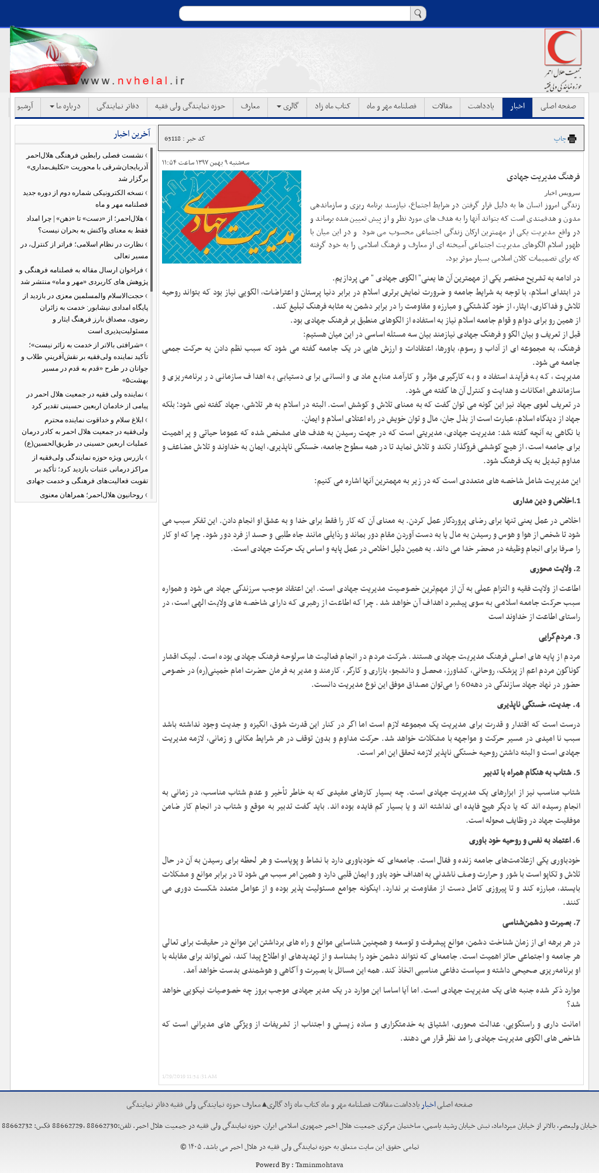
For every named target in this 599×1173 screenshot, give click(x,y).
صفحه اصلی (558, 106)
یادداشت (481, 106)
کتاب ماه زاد (333, 106)
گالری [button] (290, 106)
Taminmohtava (319, 1165)
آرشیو (25, 106)
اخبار (517, 106)
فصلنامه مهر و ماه (391, 106)
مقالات (442, 106)
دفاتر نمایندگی (118, 106)
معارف (250, 106)
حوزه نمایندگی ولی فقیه (190, 106)
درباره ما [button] (67, 106)
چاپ (560, 139)
